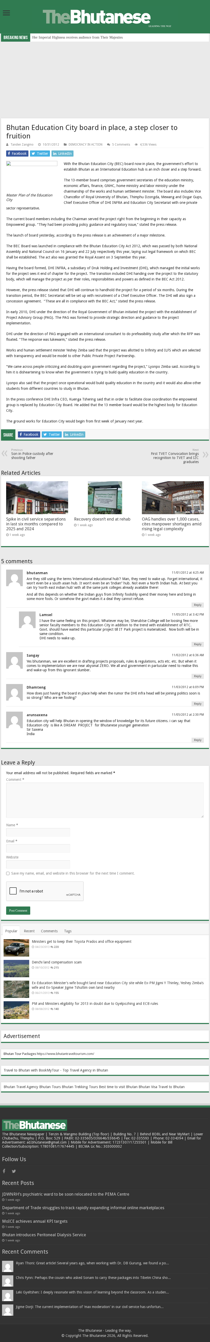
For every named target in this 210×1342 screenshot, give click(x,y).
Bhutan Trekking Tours (80, 1087)
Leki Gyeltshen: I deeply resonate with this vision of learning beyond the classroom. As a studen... (92, 1292)
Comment (15, 780)
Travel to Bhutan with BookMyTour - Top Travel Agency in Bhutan (56, 1070)
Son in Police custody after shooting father (32, 454)
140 (56, 1009)
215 (56, 967)
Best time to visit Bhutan (118, 1087)
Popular (11, 931)
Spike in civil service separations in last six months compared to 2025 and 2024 (36, 524)
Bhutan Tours (50, 1087)
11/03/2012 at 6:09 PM (188, 687)
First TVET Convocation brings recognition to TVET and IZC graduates (175, 456)
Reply (197, 605)
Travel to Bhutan (171, 1087)
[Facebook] (7, 1171)
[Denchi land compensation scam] (16, 968)
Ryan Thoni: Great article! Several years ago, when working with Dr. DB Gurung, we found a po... (92, 1263)
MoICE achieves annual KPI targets (35, 1221)
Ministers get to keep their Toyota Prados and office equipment (81, 941)
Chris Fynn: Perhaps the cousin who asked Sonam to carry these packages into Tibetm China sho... (93, 1278)
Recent (29, 931)
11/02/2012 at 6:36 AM (188, 655)
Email (11, 841)
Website (12, 857)
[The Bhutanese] (105, 16)
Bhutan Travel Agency (21, 1087)
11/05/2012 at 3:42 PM (188, 614)
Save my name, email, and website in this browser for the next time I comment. (73, 873)
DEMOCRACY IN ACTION (85, 144)
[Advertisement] (105, 80)
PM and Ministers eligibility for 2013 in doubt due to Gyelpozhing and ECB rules (95, 1004)
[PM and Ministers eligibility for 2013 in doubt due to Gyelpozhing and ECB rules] (16, 1010)
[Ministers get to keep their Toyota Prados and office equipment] (16, 948)
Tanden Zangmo (22, 144)
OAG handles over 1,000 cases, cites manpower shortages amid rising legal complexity (172, 524)
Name (12, 825)
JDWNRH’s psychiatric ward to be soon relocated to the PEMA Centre (65, 1194)
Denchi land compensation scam (57, 962)
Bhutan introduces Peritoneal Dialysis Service (44, 1234)
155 (56, 993)
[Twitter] (16, 1171)
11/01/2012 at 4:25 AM (188, 572)
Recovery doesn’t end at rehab (102, 519)
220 (56, 947)
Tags (67, 931)
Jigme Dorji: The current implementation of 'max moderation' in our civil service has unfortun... (90, 1307)
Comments (49, 931)
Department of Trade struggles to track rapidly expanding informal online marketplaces (83, 1207)
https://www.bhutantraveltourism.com (65, 1054)
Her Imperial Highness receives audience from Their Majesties (77, 37)
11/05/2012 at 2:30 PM (188, 714)
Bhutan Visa (148, 1087)
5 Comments (121, 144)
